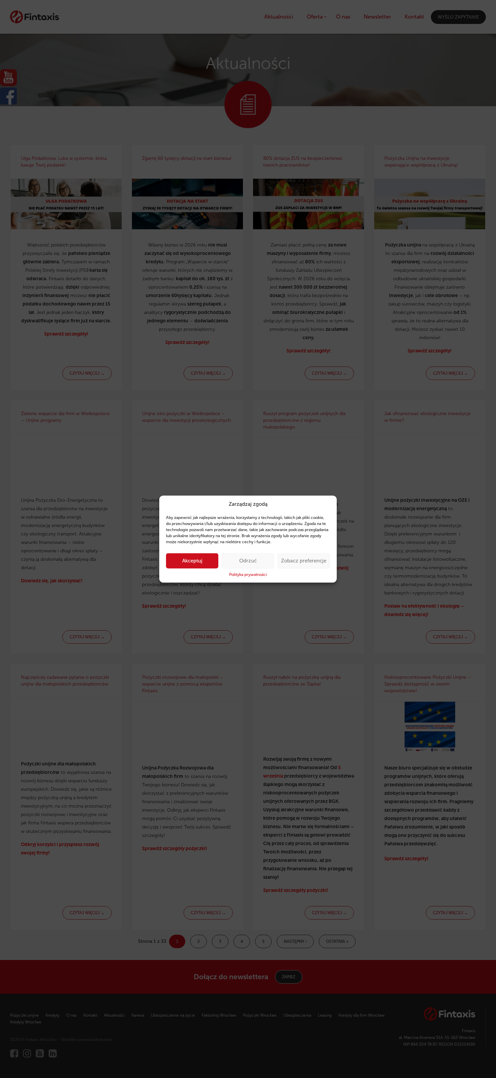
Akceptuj (192, 561)
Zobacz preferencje (303, 561)
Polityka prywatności (248, 574)
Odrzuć (248, 561)
